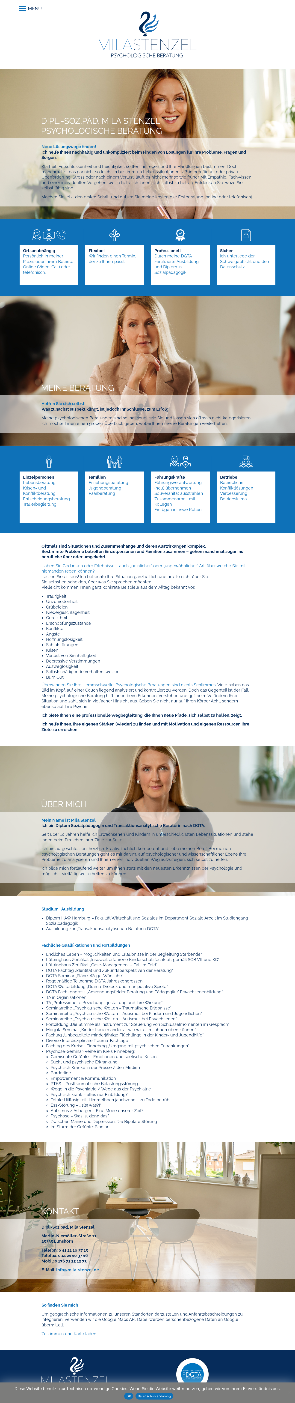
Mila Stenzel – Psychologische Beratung (148, 35)
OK (129, 1396)
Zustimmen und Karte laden (68, 1333)
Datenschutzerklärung (154, 1396)
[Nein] (289, 1392)
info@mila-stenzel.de (77, 1269)
